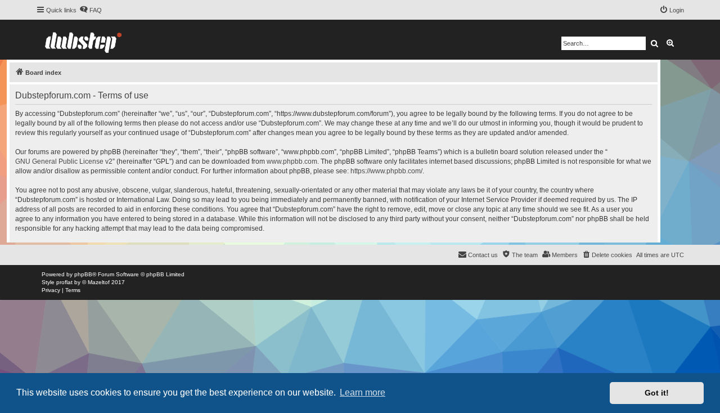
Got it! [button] (657, 392)
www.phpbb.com (292, 161)
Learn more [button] (362, 392)
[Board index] (83, 40)
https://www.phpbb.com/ (386, 171)
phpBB (83, 274)
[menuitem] (90, 10)
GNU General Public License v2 (63, 161)
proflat (64, 282)
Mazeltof (99, 282)
